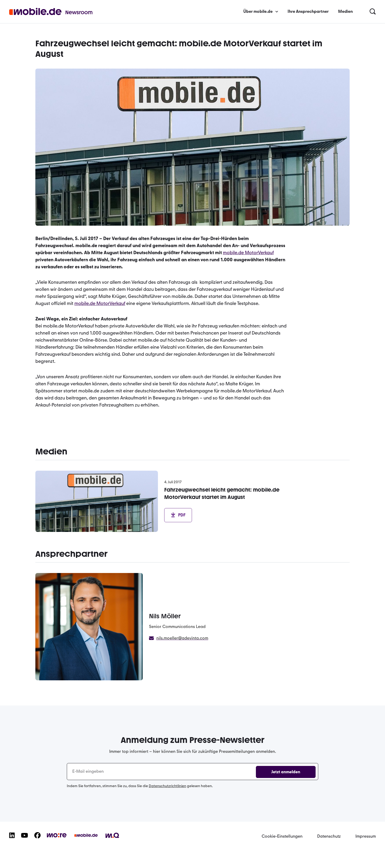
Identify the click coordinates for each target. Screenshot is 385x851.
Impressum (365, 836)
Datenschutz (329, 836)
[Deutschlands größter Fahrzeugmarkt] (86, 839)
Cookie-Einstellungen (282, 836)
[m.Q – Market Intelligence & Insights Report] (112, 839)
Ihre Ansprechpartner (308, 11)
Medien (345, 11)
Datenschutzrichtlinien (167, 786)
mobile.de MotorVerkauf (248, 252)
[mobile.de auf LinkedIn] (12, 839)
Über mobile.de (258, 11)
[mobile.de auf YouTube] (24, 839)
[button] (373, 12)
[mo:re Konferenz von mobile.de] (57, 838)
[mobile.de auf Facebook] (37, 839)
